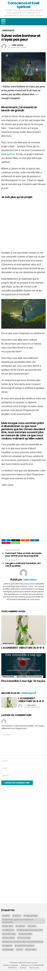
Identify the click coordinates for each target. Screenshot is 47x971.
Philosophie (8, 676)
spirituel (11, 154)
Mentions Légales (10, 965)
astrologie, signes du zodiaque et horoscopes (17, 920)
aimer (7, 915)
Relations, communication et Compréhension (23, 941)
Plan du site (34, 968)
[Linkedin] (34, 540)
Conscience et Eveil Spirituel (23, 5)
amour (17, 915)
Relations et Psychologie (29, 676)
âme (20, 949)
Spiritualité (8, 643)
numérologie (10, 934)
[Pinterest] (6, 543)
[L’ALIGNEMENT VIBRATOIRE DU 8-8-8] (23, 630)
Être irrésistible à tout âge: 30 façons (23, 681)
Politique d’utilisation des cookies (24, 963)
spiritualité (8, 949)
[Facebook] (6, 540)
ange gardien (31, 915)
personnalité (26, 934)
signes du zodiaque (25, 945)
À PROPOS (12, 968)
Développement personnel (30, 930)
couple (33, 926)
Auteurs (23, 968)
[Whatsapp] (15, 543)
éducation (32, 949)
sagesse (8, 945)
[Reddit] (25, 540)
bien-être (8, 926)
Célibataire (9, 930)
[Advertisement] (23, 224)
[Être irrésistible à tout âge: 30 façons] (23, 665)
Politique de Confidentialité (32, 965)
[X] (15, 540)
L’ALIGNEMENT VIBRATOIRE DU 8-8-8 (22, 648)
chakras (21, 926)
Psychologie (25, 938)
